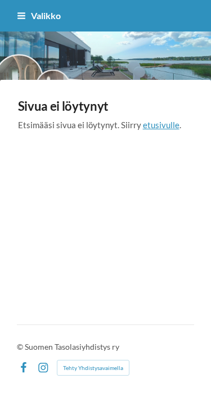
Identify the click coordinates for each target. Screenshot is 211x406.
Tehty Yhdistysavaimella (93, 367)
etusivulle (161, 125)
